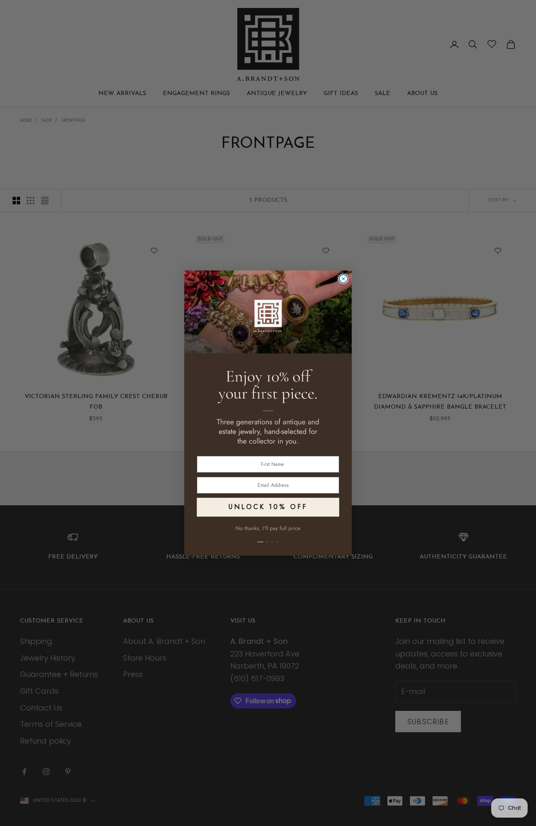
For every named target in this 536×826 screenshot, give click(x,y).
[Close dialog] (343, 279)
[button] (268, 537)
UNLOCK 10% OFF (268, 507)
